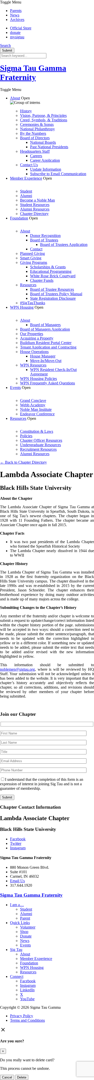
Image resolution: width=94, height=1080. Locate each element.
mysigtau (17, 37)
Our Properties (31, 334)
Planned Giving (32, 253)
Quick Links (20, 923)
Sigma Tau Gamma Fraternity (33, 73)
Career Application (45, 160)
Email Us (17, 881)
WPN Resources (33, 365)
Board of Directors (35, 138)
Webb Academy (32, 405)
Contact (36, 249)
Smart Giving (30, 258)
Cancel (7, 1077)
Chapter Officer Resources (41, 440)
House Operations (34, 352)
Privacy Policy (21, 1016)
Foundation (19, 218)
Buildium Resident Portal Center (45, 343)
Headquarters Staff (35, 151)
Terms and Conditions (27, 1020)
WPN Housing (22, 307)
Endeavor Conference (37, 414)
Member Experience (26, 178)
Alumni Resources (34, 209)
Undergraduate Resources (40, 445)
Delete (21, 1077)
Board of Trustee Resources (52, 289)
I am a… (17, 905)
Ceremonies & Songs (37, 124)
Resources (28, 285)
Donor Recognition (45, 235)
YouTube (27, 999)
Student (26, 191)
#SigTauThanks (32, 303)
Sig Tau (16, 949)
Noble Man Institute (36, 409)
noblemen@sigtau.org (17, 669)
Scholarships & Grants (48, 267)
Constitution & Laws (36, 431)
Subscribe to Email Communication (58, 174)
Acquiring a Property (36, 338)
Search (5, 45)
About (15, 98)
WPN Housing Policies (38, 378)
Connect (16, 976)
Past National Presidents (49, 147)
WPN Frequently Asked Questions (47, 383)
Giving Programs (33, 262)
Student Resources (34, 205)
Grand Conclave (33, 400)
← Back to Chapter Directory (23, 462)
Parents (16, 10)
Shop (24, 932)
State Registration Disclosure (53, 298)
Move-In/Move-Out (45, 361)
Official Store (20, 28)
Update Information (45, 169)
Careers (36, 156)
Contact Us (29, 165)
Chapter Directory (34, 214)
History (26, 111)
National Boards (43, 142)
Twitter (15, 843)
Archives (17, 19)
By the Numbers (33, 133)
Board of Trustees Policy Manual (56, 294)
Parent (25, 918)
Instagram (18, 848)
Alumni (26, 196)
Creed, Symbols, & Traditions (43, 120)
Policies (26, 436)
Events (15, 387)
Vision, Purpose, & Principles (43, 115)
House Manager (42, 356)
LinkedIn (27, 990)
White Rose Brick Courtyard (52, 276)
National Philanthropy (37, 129)
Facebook (18, 839)
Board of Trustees (44, 240)
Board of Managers (45, 325)
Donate (26, 936)
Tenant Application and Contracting (48, 347)
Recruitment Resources (38, 449)
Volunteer (27, 927)
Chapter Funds (41, 280)
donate (15, 32)
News (14, 15)
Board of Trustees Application (63, 244)
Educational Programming (50, 271)
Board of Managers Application (45, 329)
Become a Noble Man (37, 200)
